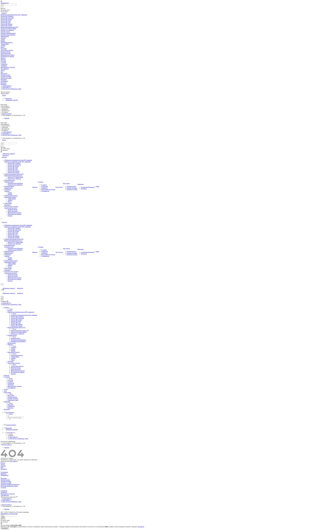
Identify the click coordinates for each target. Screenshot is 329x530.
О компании (4, 472)
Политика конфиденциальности (10, 484)
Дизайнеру (4, 492)
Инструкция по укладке (8, 493)
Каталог (10, 310)
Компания (10, 404)
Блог (2, 467)
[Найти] (2, 7)
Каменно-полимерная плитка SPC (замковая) (24, 315)
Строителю (4, 490)
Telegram (6, 118)
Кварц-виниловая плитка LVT (20, 330)
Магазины (4, 478)
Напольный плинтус (17, 355)
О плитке (10, 380)
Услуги (3, 464)
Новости (3, 466)
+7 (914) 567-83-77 (11, 89)
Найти (2, 517)
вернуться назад (5, 461)
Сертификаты (5, 495)
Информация (4, 475)
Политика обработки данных (9, 486)
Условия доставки (6, 481)
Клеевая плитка (15, 338)
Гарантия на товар (6, 483)
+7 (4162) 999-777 (6, 86)
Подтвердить (4, 528)
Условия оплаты (5, 480)
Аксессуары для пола (17, 366)
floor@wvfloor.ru (6, 113)
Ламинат (13, 347)
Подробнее (141, 526)
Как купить (11, 395)
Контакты (3, 473)
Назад (11, 309)
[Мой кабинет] (1, 286)
